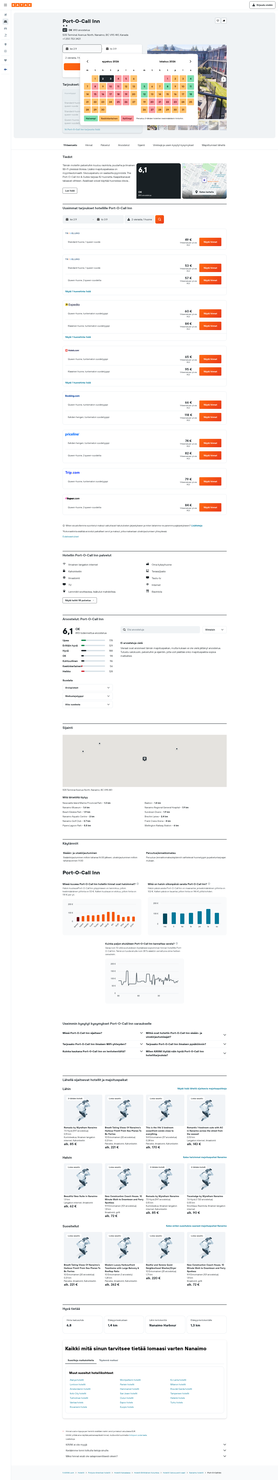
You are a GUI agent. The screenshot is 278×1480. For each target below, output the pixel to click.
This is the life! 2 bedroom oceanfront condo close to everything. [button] (160, 1130)
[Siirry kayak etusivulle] (22, 5)
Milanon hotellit (178, 1384)
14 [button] (87, 94)
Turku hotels (176, 1402)
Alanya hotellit (77, 1379)
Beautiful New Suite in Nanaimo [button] (80, 1196)
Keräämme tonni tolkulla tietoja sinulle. (87, 1450)
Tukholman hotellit (79, 1398)
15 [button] (95, 94)
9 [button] (103, 86)
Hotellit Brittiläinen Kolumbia (146, 1472)
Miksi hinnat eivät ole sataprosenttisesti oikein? (92, 1456)
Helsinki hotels (177, 1398)
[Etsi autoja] (5, 28)
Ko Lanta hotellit (178, 1379)
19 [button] (126, 94)
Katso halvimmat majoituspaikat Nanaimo (205, 1157)
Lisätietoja (196, 525)
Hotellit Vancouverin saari (174, 1472)
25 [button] (118, 101)
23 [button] (102, 101)
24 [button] (110, 101)
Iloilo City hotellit (78, 1393)
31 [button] (183, 109)
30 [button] (102, 109)
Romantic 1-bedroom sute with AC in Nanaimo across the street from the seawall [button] (205, 1130)
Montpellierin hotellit (130, 1379)
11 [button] (118, 86)
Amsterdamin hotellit (80, 1388)
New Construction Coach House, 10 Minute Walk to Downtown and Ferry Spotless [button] (124, 1199)
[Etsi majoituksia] (5, 21)
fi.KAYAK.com (68, 1472)
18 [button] (118, 94)
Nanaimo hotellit (196, 1472)
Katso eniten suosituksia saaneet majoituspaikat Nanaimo (196, 1225)
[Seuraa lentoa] (5, 51)
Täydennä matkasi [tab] (108, 1360)
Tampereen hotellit (179, 1393)
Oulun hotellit (127, 1398)
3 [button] (110, 78)
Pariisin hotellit (127, 1384)
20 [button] (133, 94)
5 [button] (126, 78)
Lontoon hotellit (78, 1384)
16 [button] (103, 94)
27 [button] (133, 101)
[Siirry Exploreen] (5, 44)
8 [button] (95, 86)
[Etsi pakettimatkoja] (5, 35)
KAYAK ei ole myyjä (76, 1444)
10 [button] (110, 86)
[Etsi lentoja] (5, 15)
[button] (5, 5)
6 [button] (133, 78)
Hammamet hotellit (129, 1388)
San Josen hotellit (128, 1393)
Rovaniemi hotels (78, 1407)
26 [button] (126, 101)
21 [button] (87, 101)
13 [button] (134, 86)
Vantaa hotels (76, 1402)
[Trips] (5, 60)
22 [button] (95, 101)
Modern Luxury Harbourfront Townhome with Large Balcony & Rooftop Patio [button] (122, 1268)
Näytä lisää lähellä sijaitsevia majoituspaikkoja (202, 1088)
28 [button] (87, 109)
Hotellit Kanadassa (122, 1472)
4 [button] (118, 78)
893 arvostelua (81, 30)
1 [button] (95, 78)
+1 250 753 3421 (72, 38)
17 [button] (110, 94)
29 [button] (95, 109)
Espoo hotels (126, 1402)
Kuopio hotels (127, 1407)
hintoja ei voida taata (138, 1435)
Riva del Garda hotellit (181, 1388)
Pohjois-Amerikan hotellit (99, 1472)
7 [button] (87, 86)
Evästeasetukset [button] (71, 536)
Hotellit (81, 1472)
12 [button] (126, 86)
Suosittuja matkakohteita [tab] (81, 1360)
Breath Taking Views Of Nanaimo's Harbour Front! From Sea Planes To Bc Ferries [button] (123, 1130)
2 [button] (103, 78)
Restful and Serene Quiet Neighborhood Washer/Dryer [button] (161, 1266)
